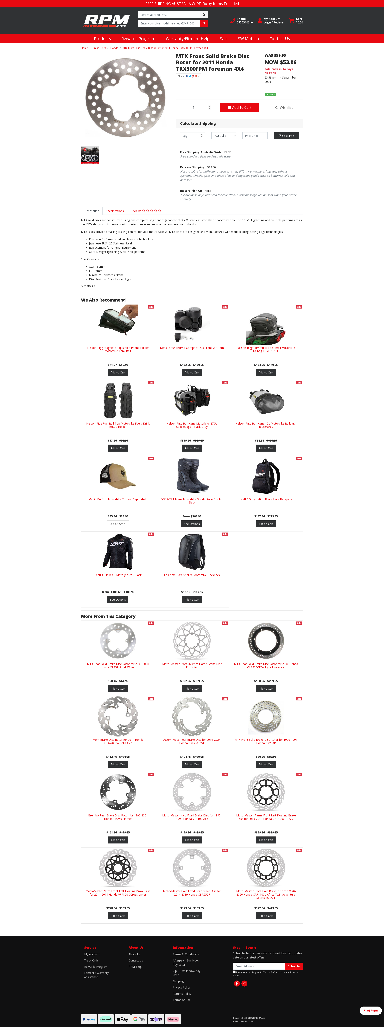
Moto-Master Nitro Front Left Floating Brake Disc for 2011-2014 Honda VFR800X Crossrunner (118, 892)
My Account (92, 954)
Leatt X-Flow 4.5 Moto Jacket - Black (118, 575)
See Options (192, 524)
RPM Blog (135, 966)
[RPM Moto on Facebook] (237, 984)
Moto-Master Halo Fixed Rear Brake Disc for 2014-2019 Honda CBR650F (192, 892)
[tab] (92, 211)
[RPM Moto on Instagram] (244, 984)
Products (102, 38)
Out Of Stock (118, 524)
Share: (182, 76)
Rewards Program (138, 38)
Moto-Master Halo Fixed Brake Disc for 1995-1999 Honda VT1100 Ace (192, 817)
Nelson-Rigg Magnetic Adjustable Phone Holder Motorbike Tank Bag (118, 349)
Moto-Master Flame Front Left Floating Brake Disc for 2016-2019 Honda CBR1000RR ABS (266, 817)
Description (91, 211)
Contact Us (279, 38)
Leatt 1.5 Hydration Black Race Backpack (265, 499)
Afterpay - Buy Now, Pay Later (186, 962)
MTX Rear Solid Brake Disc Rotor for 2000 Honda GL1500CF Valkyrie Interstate (266, 665)
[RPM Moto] (106, 20)
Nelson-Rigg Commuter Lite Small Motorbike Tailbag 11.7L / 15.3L (266, 349)
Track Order (92, 960)
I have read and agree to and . (265, 974)
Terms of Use (182, 1000)
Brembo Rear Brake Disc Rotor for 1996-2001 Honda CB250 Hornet (118, 817)
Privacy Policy (181, 987)
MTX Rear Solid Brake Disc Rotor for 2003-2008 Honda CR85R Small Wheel (118, 665)
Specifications (115, 211)
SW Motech (248, 38)
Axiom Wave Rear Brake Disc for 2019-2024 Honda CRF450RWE (191, 741)
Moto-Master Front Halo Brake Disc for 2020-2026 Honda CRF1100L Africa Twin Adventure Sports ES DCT (266, 894)
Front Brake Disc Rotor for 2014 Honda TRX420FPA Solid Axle (118, 741)
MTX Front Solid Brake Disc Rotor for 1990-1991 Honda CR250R (265, 741)
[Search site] (204, 14)
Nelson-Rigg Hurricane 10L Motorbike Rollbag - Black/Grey (265, 425)
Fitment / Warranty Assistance (96, 975)
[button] (241, 20)
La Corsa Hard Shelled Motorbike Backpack (192, 575)
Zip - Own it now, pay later (186, 973)
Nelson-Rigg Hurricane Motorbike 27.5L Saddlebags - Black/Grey (191, 425)
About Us (135, 954)
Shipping (178, 981)
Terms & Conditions (186, 954)
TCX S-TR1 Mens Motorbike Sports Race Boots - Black (191, 500)
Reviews (136, 211)
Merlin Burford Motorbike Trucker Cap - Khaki (117, 499)
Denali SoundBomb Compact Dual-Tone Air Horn (192, 348)
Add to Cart (241, 107)
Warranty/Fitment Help (188, 38)
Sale (224, 38)
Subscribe (294, 966)
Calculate (287, 136)
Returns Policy (182, 994)
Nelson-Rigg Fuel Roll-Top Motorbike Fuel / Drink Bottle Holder (118, 425)
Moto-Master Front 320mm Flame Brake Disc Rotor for (192, 665)
